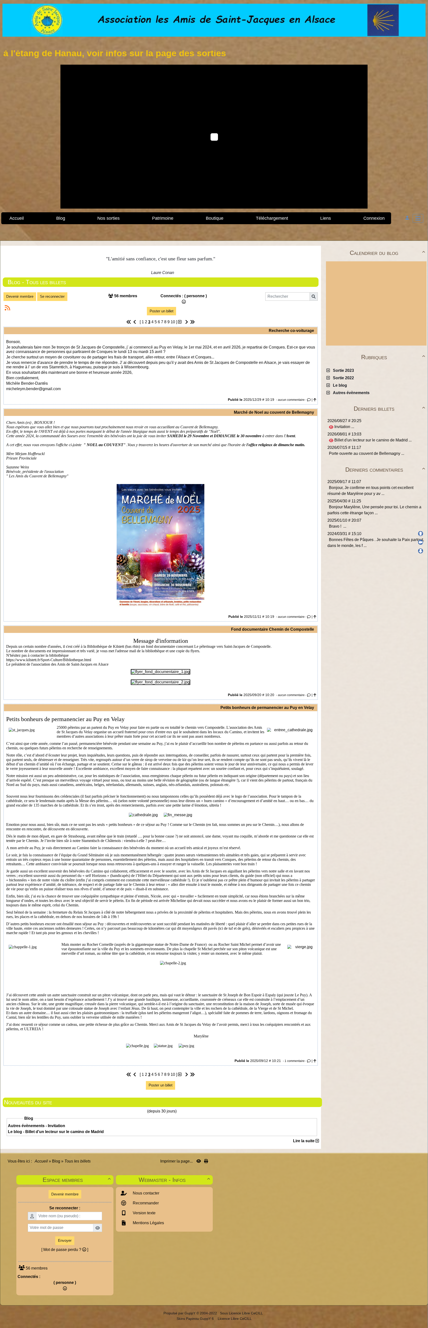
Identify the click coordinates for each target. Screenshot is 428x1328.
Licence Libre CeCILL (234, 1319)
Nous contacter (145, 1193)
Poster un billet (161, 311)
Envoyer (65, 1240)
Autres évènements (350, 393)
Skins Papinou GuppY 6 (196, 1319)
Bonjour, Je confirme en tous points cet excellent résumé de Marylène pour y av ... (370, 491)
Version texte (144, 1213)
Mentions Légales (148, 1223)
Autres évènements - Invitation (36, 1126)
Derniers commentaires (385, 469)
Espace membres (76, 1179)
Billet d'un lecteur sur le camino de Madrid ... (372, 440)
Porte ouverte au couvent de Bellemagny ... (366, 453)
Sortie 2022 (342, 378)
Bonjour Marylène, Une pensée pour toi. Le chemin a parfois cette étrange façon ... (374, 510)
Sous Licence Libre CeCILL (242, 1313)
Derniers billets (389, 408)
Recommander (145, 1203)
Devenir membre (19, 296)
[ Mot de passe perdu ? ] (64, 1249)
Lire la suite (304, 1141)
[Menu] (418, 218)
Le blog (339, 385)
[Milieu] (420, 542)
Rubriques (393, 357)
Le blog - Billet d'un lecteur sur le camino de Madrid (56, 1132)
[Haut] (420, 533)
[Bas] (420, 550)
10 (173, 322)
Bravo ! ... (337, 526)
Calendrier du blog (387, 252)
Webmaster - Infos (174, 1179)
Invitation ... (343, 427)
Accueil (41, 1161)
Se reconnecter (52, 296)
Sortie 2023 (342, 370)
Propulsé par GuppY (179, 1313)
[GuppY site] (159, 1313)
